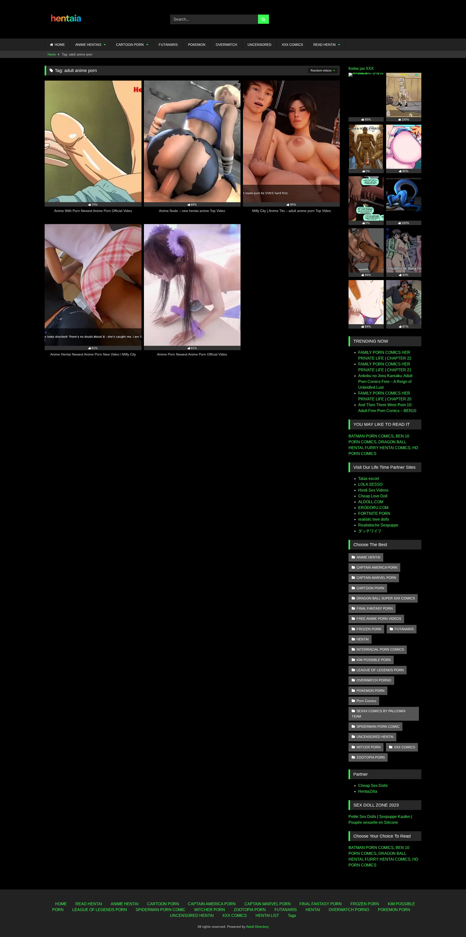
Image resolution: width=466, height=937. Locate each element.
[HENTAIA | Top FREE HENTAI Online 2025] (66, 19)
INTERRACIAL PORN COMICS (380, 649)
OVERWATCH (226, 45)
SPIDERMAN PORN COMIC (378, 726)
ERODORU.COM (373, 508)
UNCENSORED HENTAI (375, 737)
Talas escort (368, 479)
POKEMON (196, 45)
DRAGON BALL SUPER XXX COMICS (386, 598)
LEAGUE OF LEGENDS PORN (380, 670)
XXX (370, 68)
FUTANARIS (168, 45)
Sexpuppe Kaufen (394, 817)
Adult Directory (257, 927)
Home (52, 54)
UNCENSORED (259, 45)
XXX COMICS (292, 45)
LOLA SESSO (370, 484)
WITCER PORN (369, 747)
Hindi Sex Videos (373, 490)
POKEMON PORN (370, 691)
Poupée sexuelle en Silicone (373, 822)
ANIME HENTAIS (88, 45)
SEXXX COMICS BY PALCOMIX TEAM (379, 713)
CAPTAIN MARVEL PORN (376, 578)
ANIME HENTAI (368, 557)
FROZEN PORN (369, 629)
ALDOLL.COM (370, 502)
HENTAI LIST (267, 915)
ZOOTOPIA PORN (371, 757)
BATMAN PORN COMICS (371, 436)
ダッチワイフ (370, 531)
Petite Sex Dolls (362, 817)
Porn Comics (366, 701)
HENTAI (363, 639)
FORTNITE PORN (374, 513)
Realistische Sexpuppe (378, 525)
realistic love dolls (373, 519)
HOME (60, 45)
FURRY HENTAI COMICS (387, 448)
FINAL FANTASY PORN (375, 608)
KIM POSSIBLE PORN (374, 660)
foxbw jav (357, 68)
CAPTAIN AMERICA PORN (377, 567)
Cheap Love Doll (372, 496)
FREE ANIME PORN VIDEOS (379, 619)
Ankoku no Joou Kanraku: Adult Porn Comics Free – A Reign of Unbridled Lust (385, 381)
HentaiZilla (367, 791)
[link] (451, 922)
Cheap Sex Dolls (373, 786)
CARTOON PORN (130, 45)
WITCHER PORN (209, 910)
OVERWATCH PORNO (374, 680)
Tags (292, 915)
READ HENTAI (324, 45)
